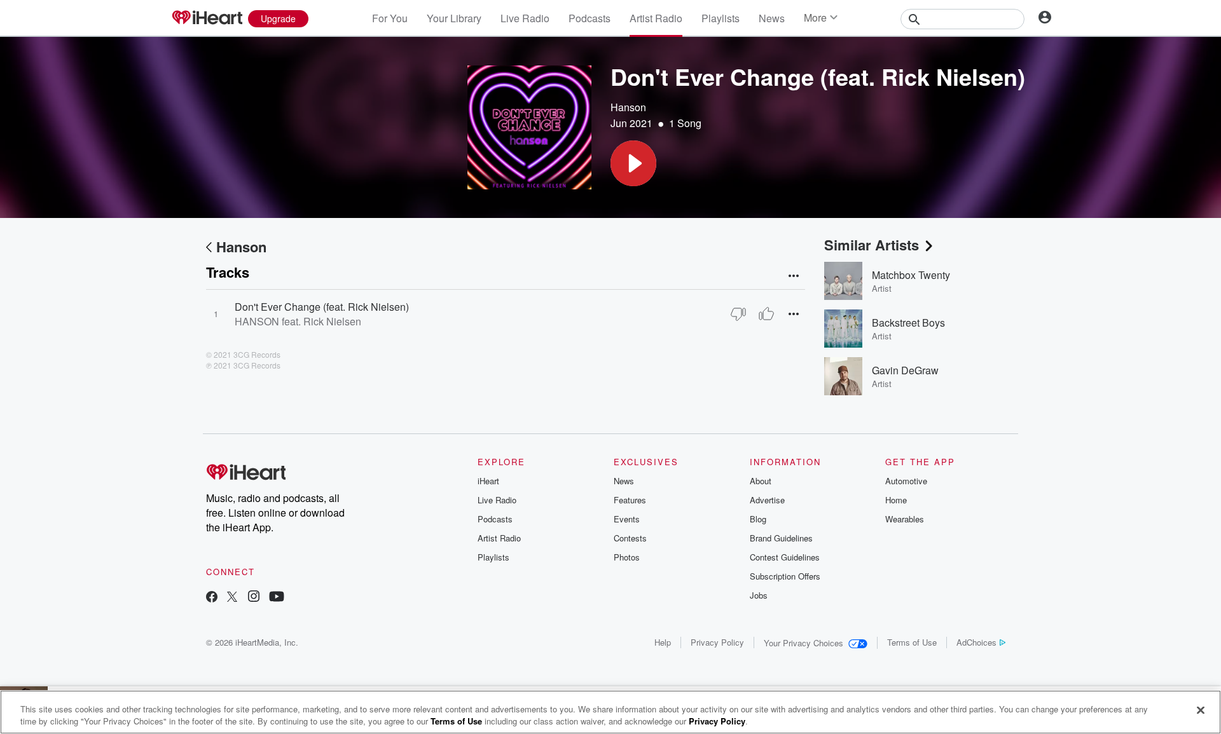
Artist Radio (656, 18)
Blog (758, 519)
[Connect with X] (232, 597)
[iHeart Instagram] (253, 597)
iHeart (488, 481)
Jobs (759, 595)
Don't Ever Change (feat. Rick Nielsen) (322, 306)
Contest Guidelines (785, 557)
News (772, 18)
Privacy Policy (717, 642)
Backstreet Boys (908, 322)
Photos (627, 557)
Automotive (906, 481)
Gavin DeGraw (905, 370)
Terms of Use (912, 642)
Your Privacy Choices (803, 643)
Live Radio (524, 18)
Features (630, 500)
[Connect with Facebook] (211, 597)
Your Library (454, 18)
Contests (630, 538)
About (760, 481)
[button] (633, 163)
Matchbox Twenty (911, 275)
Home (896, 500)
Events (627, 519)
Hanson (628, 107)
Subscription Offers (785, 576)
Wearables (904, 519)
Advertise (767, 500)
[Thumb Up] (766, 314)
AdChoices (976, 642)
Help (662, 642)
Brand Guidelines (781, 538)
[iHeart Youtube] (276, 597)
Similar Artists (871, 244)
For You (390, 18)
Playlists (720, 18)
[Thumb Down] (738, 314)
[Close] (1201, 710)
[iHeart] (207, 18)
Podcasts (589, 18)
